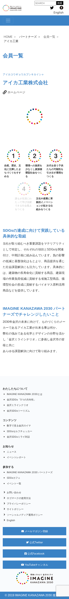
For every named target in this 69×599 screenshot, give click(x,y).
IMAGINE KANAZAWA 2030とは (24, 394)
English (58, 12)
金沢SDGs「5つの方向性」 (21, 399)
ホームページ (16, 92)
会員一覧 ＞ (51, 36)
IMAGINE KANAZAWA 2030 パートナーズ (30, 472)
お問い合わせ (14, 492)
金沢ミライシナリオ (17, 405)
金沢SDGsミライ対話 (18, 436)
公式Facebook (36, 553)
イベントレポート (16, 457)
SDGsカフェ (13, 477)
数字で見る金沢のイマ (19, 425)
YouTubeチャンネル (36, 564)
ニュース (11, 451)
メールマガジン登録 (36, 531)
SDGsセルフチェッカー (19, 431)
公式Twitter (36, 542)
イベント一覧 (14, 483)
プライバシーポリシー (19, 503)
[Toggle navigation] (8, 20)
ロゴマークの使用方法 (19, 498)
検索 (59, 3)
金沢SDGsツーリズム (18, 410)
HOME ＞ (10, 36)
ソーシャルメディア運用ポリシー (25, 514)
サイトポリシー (15, 509)
